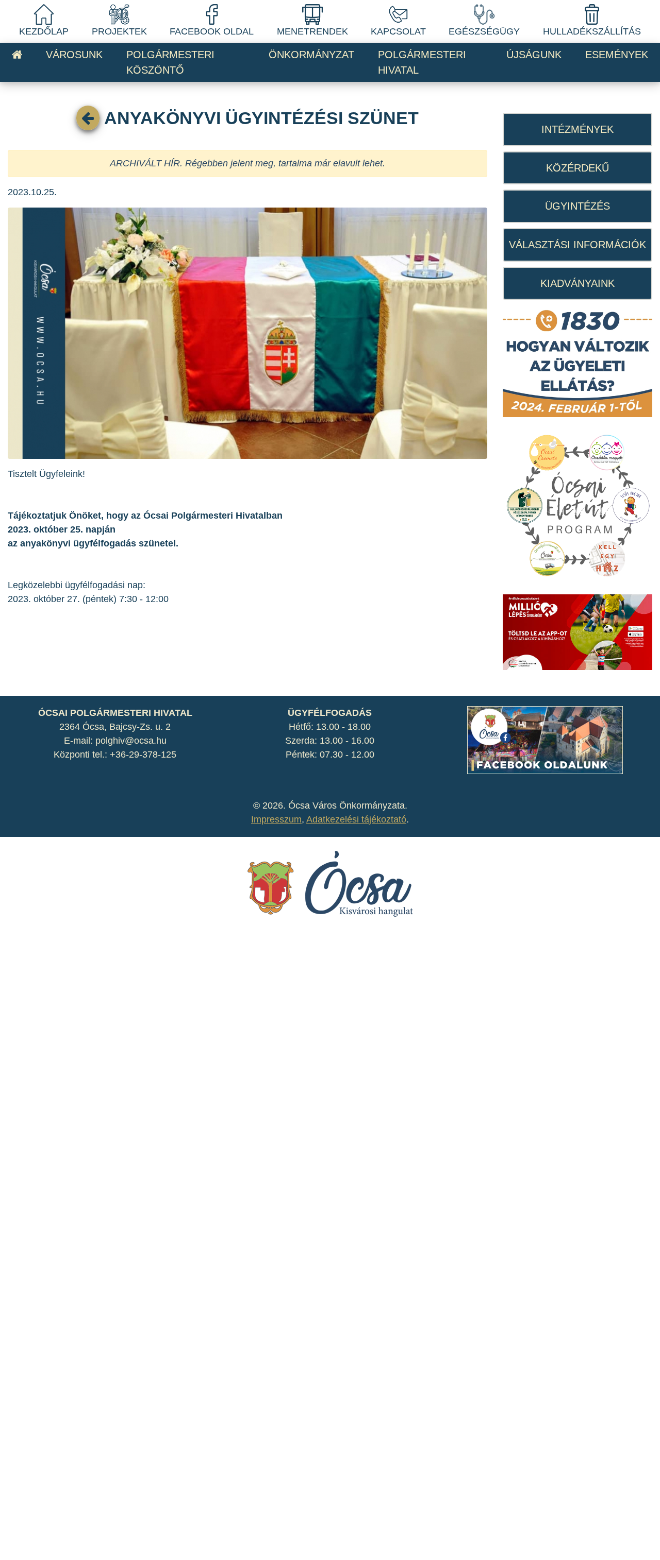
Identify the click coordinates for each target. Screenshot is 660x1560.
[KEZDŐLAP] (44, 14)
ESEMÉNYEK (616, 54)
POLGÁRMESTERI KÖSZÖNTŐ (170, 62)
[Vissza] (88, 118)
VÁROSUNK (74, 54)
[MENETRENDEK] (312, 14)
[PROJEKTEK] (119, 14)
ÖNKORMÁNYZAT (311, 54)
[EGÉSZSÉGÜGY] (484, 14)
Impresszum (276, 819)
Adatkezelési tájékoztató (356, 819)
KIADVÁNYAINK (577, 283)
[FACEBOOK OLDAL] (212, 14)
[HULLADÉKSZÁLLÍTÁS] (592, 14)
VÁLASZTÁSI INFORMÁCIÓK (577, 244)
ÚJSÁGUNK (534, 54)
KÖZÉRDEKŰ (577, 168)
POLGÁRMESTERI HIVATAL (422, 62)
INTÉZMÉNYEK (577, 129)
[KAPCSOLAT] (398, 14)
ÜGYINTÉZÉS (577, 206)
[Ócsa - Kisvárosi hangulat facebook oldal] (545, 739)
